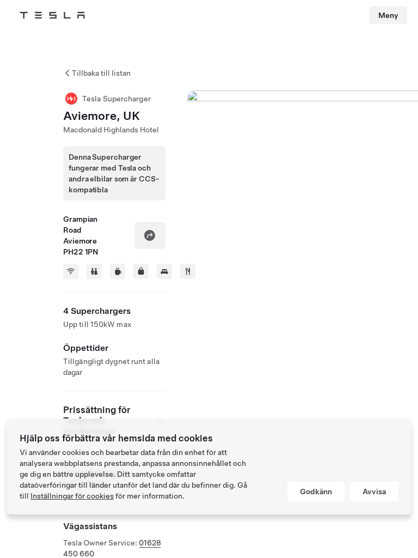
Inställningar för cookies (72, 496)
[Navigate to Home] (52, 15)
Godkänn (316, 491)
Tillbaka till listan (101, 73)
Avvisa (374, 491)
